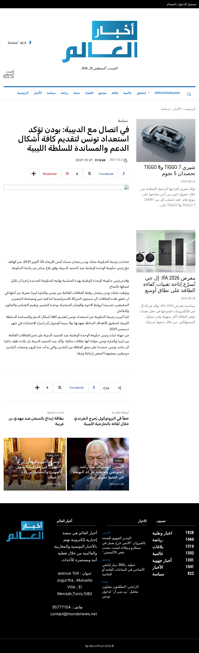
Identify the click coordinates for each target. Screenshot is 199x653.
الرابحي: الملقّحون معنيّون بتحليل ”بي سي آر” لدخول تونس (120, 591)
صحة (105, 581)
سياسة (165, 109)
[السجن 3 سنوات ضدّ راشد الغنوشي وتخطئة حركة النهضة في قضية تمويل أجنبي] (98, 464)
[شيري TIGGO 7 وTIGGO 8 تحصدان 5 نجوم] (165, 140)
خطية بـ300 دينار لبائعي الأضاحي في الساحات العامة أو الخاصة (123, 569)
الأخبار (177, 109)
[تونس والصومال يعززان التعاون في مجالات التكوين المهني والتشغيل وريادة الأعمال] (35, 464)
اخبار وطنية (53, 455)
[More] (34, 174)
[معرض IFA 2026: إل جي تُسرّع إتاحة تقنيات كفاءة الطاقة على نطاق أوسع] (165, 251)
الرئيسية (189, 109)
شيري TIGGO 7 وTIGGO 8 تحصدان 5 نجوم (169, 170)
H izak (100, 160)
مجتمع (106, 559)
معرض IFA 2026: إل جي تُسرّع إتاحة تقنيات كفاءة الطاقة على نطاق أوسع (169, 284)
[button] (188, 93)
